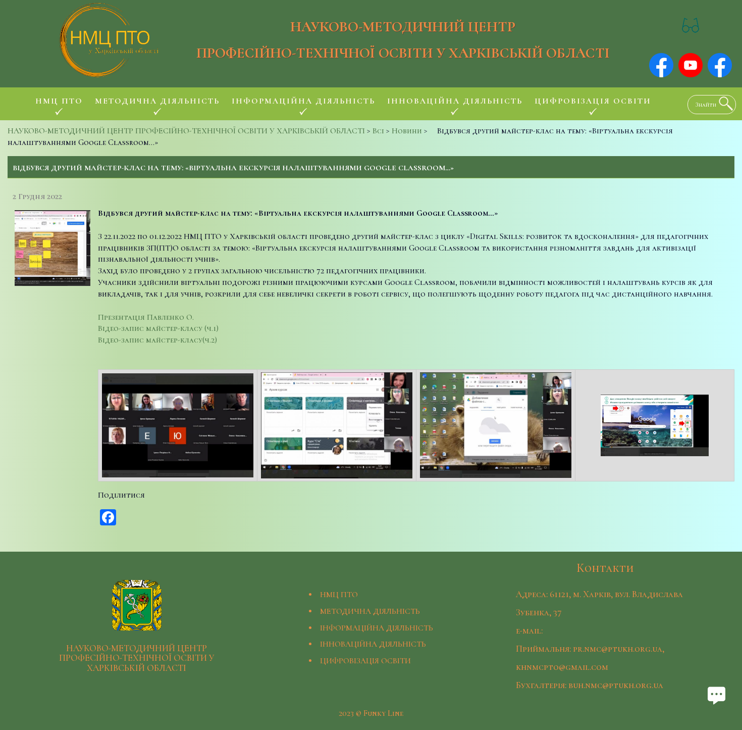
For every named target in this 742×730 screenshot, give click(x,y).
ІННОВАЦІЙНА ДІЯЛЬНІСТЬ (373, 644)
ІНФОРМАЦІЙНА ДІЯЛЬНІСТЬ (376, 628)
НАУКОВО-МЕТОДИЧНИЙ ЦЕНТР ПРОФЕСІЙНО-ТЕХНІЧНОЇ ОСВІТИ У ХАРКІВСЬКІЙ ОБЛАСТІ (403, 40)
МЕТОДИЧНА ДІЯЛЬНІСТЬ (370, 611)
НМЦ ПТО (339, 595)
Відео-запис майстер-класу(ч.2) (157, 340)
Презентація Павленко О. (146, 317)
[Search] (723, 103)
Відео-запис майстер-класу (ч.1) (158, 328)
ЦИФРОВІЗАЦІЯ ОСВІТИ (365, 661)
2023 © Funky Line (371, 713)
